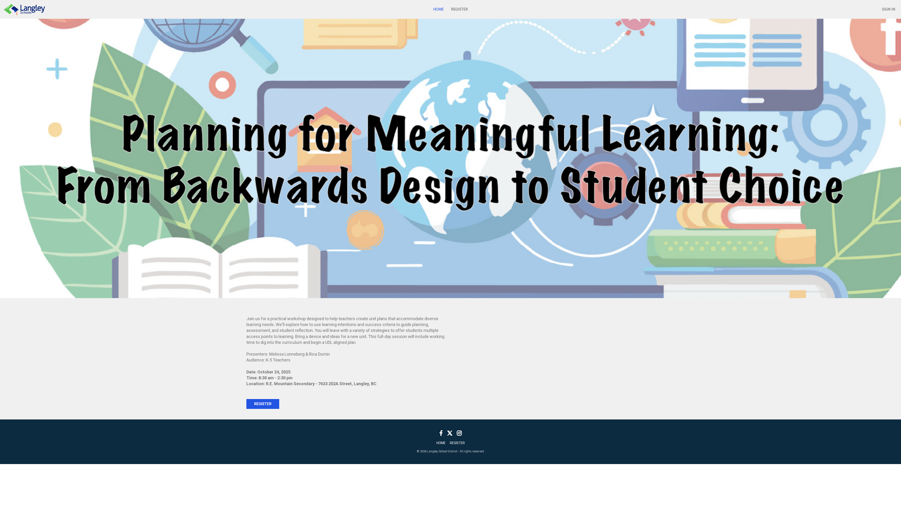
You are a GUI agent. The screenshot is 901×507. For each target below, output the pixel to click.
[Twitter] (450, 432)
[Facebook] (441, 432)
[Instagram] (459, 432)
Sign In (888, 9)
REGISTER (262, 404)
